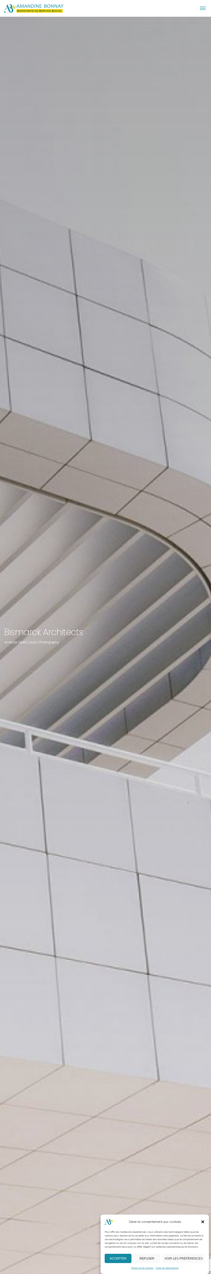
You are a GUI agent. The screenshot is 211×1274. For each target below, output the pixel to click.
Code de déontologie (167, 1268)
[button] (203, 1222)
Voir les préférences (183, 1258)
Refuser (146, 1258)
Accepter (118, 1258)
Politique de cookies (142, 1268)
